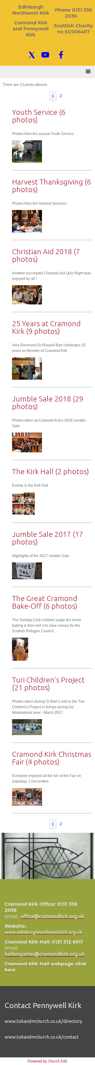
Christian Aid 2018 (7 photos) (46, 255)
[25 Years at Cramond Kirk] (27, 378)
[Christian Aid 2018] (27, 303)
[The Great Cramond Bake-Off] (20, 659)
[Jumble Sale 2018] (27, 451)
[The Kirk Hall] (23, 514)
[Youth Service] (27, 161)
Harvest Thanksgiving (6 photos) (51, 186)
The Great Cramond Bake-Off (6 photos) (44, 602)
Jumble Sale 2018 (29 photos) (47, 402)
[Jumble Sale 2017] (27, 578)
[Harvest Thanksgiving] (27, 231)
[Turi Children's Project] (27, 734)
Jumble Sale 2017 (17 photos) (47, 538)
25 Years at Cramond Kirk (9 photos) (46, 327)
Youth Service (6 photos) (38, 116)
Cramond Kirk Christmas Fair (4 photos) (51, 758)
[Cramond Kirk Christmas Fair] (27, 804)
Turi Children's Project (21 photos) (48, 684)
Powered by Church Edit (47, 1061)
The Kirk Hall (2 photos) (50, 471)
